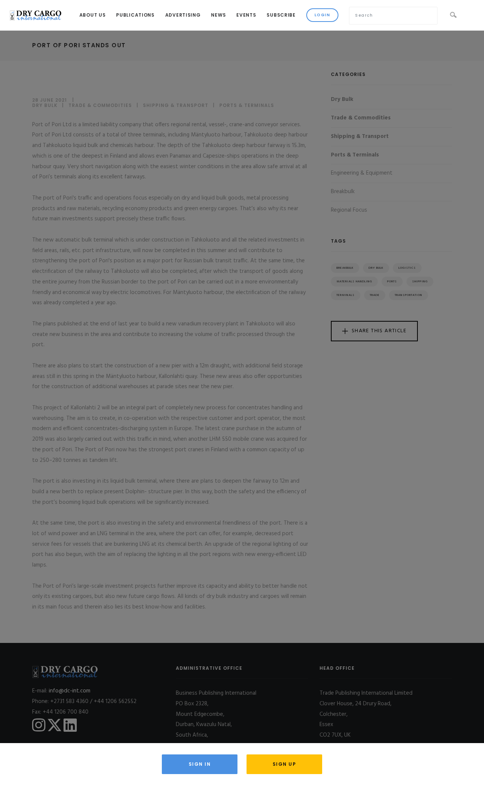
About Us (92, 15)
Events (246, 15)
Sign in (200, 764)
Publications (135, 15)
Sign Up (284, 764)
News (218, 15)
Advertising (183, 15)
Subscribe (281, 15)
